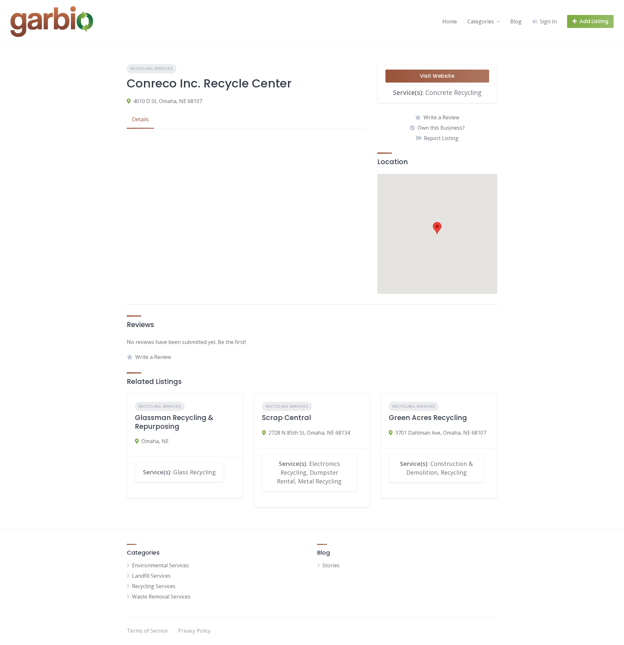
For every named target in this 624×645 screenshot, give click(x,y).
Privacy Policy (194, 630)
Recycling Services (152, 68)
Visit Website (437, 76)
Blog (516, 21)
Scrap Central (286, 417)
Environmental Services (160, 565)
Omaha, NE (155, 441)
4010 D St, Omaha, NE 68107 (167, 101)
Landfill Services (151, 575)
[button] (437, 228)
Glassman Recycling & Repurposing (174, 422)
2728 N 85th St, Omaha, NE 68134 (309, 432)
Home (449, 21)
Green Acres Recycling (428, 417)
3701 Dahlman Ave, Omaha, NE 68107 (440, 432)
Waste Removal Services (161, 596)
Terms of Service (147, 630)
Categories (480, 21)
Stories (331, 565)
